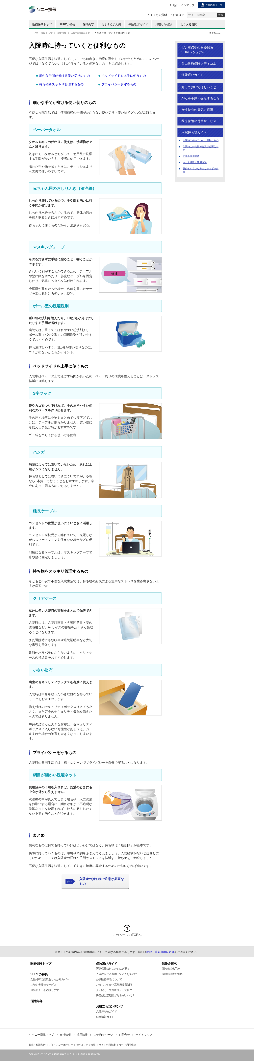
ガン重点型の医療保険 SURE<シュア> (197, 50)
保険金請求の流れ (172, 974)
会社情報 (65, 1034)
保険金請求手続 (171, 968)
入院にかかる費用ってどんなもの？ (116, 974)
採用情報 (82, 1034)
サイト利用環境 (127, 1044)
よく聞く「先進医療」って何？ (114, 990)
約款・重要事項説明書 (160, 952)
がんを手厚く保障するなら (200, 98)
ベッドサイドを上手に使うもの (123, 75)
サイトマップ (144, 1034)
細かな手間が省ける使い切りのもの (64, 75)
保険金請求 (169, 963)
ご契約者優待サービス (43, 984)
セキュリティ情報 (85, 1044)
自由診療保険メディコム (198, 63)
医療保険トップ (40, 963)
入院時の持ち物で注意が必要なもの (101, 881)
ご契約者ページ (103, 1034)
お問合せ (124, 1034)
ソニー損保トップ (43, 1034)
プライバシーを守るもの (118, 84)
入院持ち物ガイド (194, 132)
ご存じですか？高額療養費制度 (114, 984)
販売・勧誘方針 (37, 1044)
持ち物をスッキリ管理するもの (61, 84)
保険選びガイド (192, 75)
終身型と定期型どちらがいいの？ (115, 995)
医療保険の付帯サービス (198, 121)
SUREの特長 (39, 974)
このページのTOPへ (127, 935)
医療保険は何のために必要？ (113, 968)
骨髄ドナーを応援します (44, 990)
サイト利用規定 (107, 1044)
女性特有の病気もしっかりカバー (49, 979)
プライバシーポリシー (61, 1044)
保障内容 (36, 1001)
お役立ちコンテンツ (109, 1006)
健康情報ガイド (105, 1016)
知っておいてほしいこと (198, 87)
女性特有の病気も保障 (197, 109)
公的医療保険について (109, 979)
